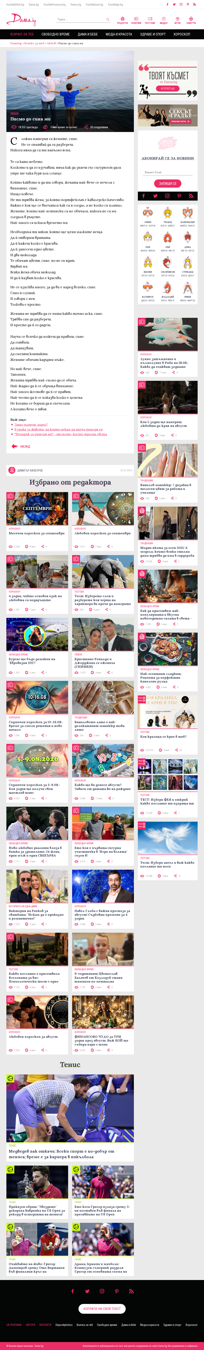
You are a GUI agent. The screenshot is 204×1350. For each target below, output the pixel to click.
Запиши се (168, 183)
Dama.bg (34, 4)
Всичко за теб (22, 34)
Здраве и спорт (153, 34)
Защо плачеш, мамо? (31, 424)
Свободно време (56, 34)
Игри (177, 23)
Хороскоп (182, 34)
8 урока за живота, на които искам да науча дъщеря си (59, 429)
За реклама (14, 1324)
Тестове (150, 23)
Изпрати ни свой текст (102, 1309)
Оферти (191, 23)
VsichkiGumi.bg (94, 4)
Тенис (70, 1064)
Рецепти (122, 23)
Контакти (45, 1324)
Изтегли (168, 88)
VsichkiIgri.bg (115, 4)
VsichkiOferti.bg (15, 4)
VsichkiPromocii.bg (55, 4)
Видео (164, 23)
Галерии (136, 23)
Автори (30, 1324)
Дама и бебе (88, 34)
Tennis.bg (75, 4)
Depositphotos (64, 1324)
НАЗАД (24, 446)
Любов (51, 43)
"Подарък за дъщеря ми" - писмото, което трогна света (61, 434)
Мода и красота (119, 34)
